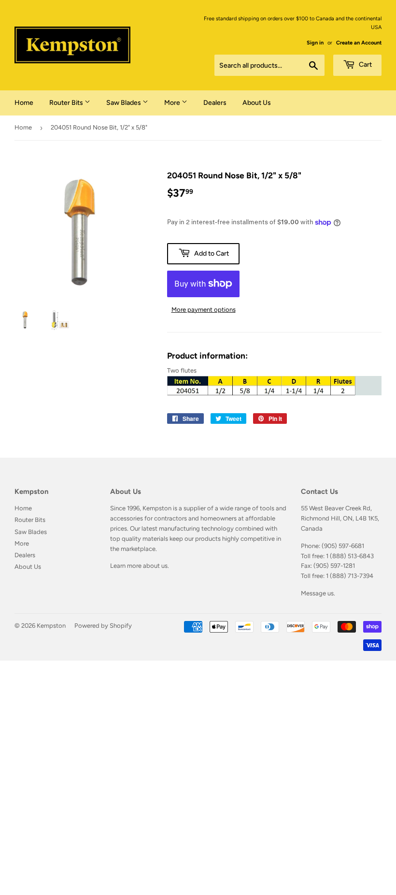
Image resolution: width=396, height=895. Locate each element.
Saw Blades (124, 103)
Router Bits (67, 103)
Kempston (51, 625)
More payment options (203, 309)
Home (23, 103)
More (173, 103)
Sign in (315, 43)
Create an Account (359, 43)
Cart (364, 64)
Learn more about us (139, 565)
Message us (317, 593)
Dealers (214, 103)
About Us (256, 103)
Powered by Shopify (103, 625)
